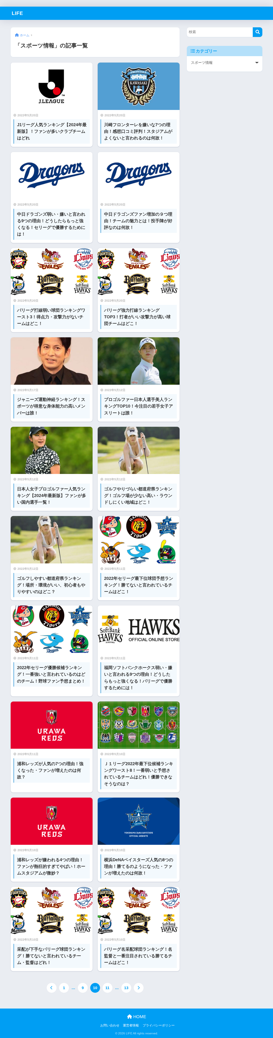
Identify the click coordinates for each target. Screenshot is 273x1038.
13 (126, 988)
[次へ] (139, 988)
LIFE (17, 13)
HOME (139, 1016)
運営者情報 (131, 1025)
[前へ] (52, 988)
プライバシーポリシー (159, 1025)
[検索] (257, 32)
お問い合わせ (109, 1025)
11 (107, 988)
